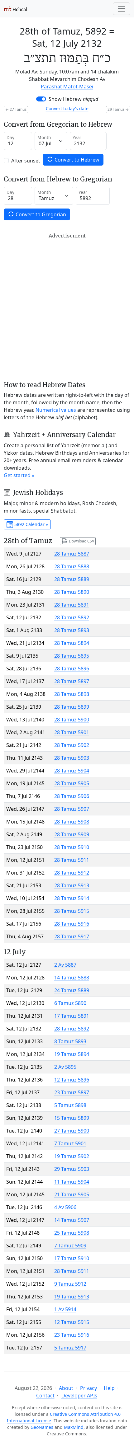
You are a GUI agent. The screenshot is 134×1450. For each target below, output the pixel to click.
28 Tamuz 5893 (71, 630)
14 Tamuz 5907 (71, 1220)
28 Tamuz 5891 (71, 604)
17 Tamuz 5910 (71, 1258)
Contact (45, 1395)
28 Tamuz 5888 (71, 566)
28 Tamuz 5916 (71, 923)
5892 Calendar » (30, 524)
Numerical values (56, 409)
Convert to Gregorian (40, 214)
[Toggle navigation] (121, 8)
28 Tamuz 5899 (71, 706)
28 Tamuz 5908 (71, 821)
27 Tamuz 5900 (71, 1130)
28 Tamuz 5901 (71, 732)
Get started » (19, 475)
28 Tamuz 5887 (71, 553)
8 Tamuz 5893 (70, 1041)
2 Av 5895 (65, 1066)
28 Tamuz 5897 (71, 681)
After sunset (25, 160)
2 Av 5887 (65, 964)
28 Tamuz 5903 (71, 757)
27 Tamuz (15, 109)
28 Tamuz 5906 (71, 796)
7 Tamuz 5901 (70, 1143)
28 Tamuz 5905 (71, 783)
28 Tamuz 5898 (71, 694)
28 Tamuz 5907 (71, 808)
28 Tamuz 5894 (71, 643)
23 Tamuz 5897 (71, 1092)
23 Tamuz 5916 (71, 1334)
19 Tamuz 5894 (71, 1054)
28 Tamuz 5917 (71, 936)
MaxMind (74, 1427)
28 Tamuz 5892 (71, 617)
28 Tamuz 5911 (71, 859)
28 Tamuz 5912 (71, 872)
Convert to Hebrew (76, 159)
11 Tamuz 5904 (71, 1181)
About (66, 1388)
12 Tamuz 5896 (71, 1079)
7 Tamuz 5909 (70, 1245)
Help (109, 1388)
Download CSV (81, 540)
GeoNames (42, 1427)
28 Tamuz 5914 (71, 898)
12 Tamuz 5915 (71, 1322)
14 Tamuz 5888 (71, 977)
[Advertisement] (67, 307)
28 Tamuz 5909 (71, 834)
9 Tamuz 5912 (70, 1283)
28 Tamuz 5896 (71, 668)
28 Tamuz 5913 (71, 885)
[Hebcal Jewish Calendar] (16, 8)
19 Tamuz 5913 (71, 1296)
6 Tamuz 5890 (70, 1003)
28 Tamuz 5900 (71, 719)
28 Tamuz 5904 (71, 770)
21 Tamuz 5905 (71, 1194)
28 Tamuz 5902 (71, 745)
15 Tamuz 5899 (71, 1117)
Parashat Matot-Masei (67, 86)
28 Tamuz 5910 (71, 847)
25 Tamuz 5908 (71, 1232)
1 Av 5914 (65, 1309)
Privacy (88, 1388)
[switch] (41, 98)
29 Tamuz (118, 109)
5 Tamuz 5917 (70, 1347)
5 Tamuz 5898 (70, 1105)
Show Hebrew (73, 99)
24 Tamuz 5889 (71, 990)
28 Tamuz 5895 (71, 655)
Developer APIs (79, 1395)
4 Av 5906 (65, 1207)
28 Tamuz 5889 (71, 579)
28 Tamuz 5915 (71, 911)
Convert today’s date (67, 108)
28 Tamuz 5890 (71, 592)
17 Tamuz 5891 (71, 1015)
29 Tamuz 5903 (71, 1169)
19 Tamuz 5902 (71, 1156)
